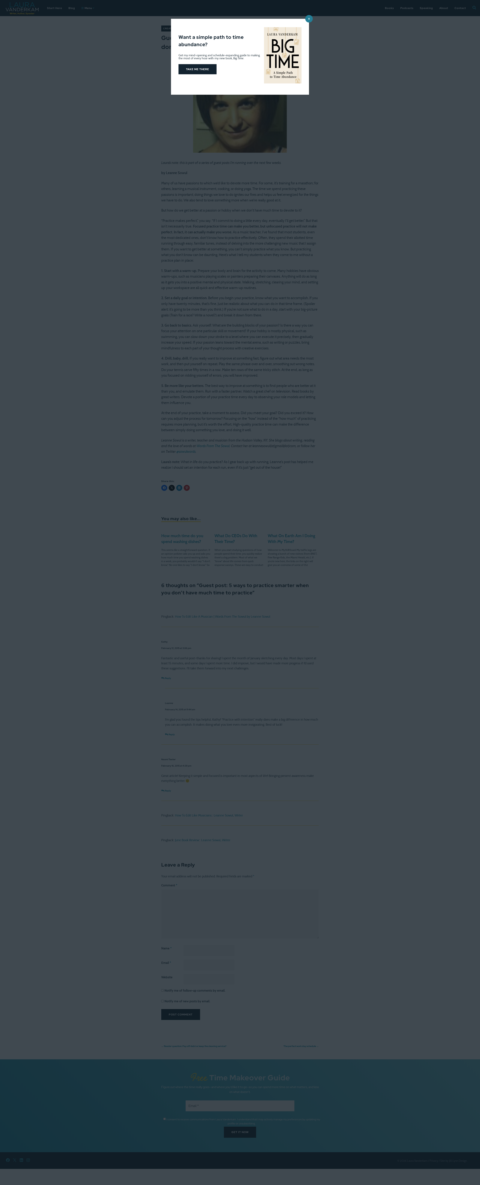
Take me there (197, 69)
